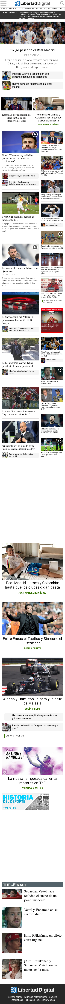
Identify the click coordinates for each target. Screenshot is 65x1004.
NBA (62, 9)
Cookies (53, 996)
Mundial (20, 735)
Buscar (62, 3)
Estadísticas (17, 999)
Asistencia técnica (45, 999)
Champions (40, 9)
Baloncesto (53, 9)
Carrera (10, 735)
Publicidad (30, 999)
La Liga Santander (26, 9)
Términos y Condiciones (35, 996)
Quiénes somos (15, 996)
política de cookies (26, 18)
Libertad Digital (32, 3)
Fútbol (4, 9)
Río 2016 (12, 9)
